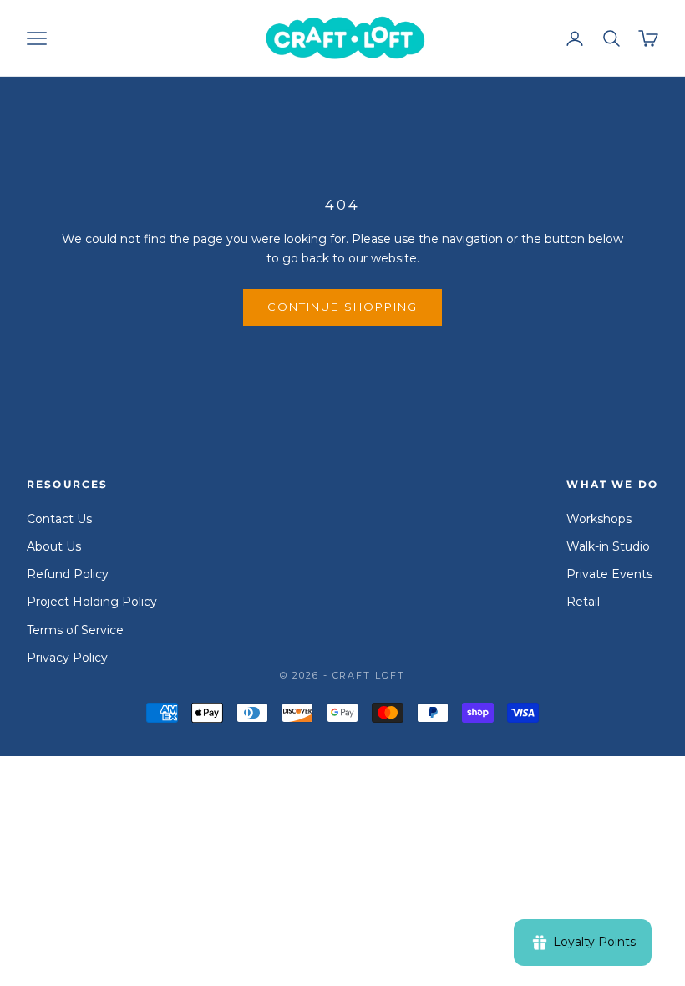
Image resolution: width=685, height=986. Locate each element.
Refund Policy (68, 574)
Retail (583, 601)
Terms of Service (75, 630)
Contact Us (59, 518)
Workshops (599, 518)
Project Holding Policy (92, 601)
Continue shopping (342, 306)
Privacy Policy (67, 657)
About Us (54, 546)
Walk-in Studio (608, 546)
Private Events (609, 574)
